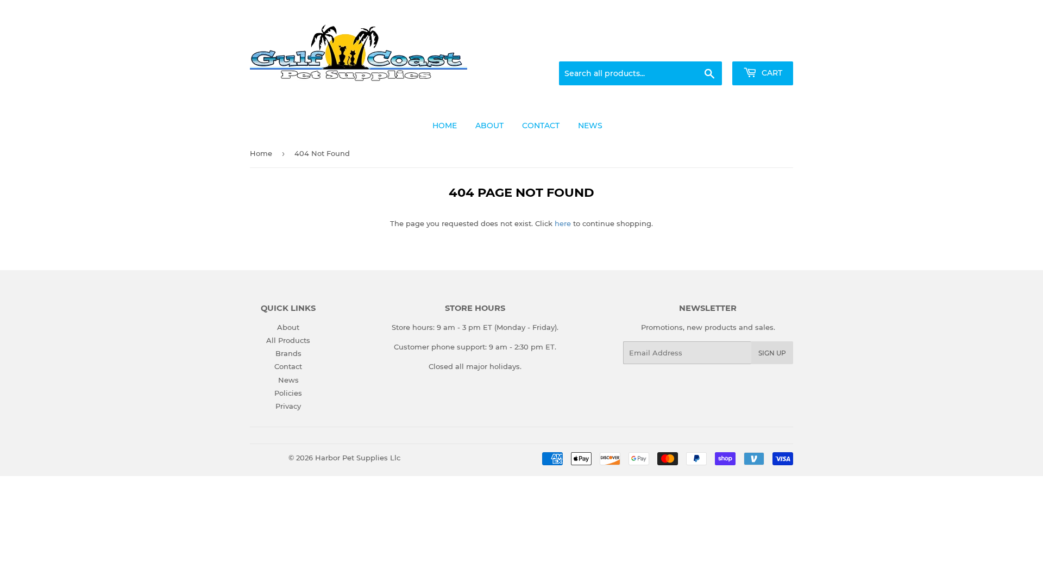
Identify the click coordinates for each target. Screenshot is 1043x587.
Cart (770, 73)
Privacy (288, 406)
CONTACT (541, 125)
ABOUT (489, 125)
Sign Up (772, 353)
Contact (288, 366)
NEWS (590, 125)
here (563, 223)
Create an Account (763, 48)
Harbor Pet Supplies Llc (357, 457)
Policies (288, 393)
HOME (444, 125)
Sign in (707, 48)
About (288, 327)
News (288, 380)
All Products (288, 340)
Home (261, 153)
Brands (288, 353)
